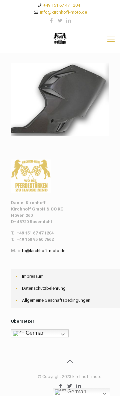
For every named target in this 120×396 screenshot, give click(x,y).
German (34, 333)
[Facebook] (51, 21)
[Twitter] (60, 21)
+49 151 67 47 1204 (61, 5)
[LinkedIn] (68, 21)
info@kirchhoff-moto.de (63, 12)
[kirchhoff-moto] (60, 39)
